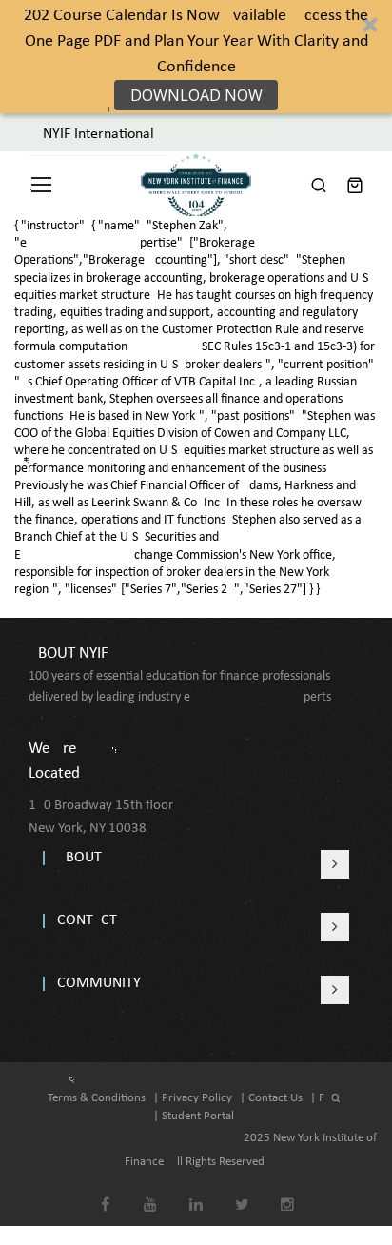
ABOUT (79, 857)
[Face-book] (105, 1191)
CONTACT (87, 920)
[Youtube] (150, 1191)
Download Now (196, 95)
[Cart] (354, 184)
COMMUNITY (99, 983)
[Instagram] (287, 1191)
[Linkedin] (196, 1191)
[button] (196, 56)
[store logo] (195, 184)
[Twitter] (242, 1191)
